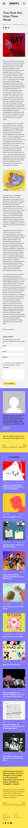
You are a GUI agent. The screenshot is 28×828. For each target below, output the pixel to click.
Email (5, 351)
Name (5, 345)
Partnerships (6, 817)
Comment (6, 367)
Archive (16, 815)
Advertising (17, 817)
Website (5, 357)
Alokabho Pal (21, 24)
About (4, 815)
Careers (5, 819)
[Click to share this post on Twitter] (6, 27)
